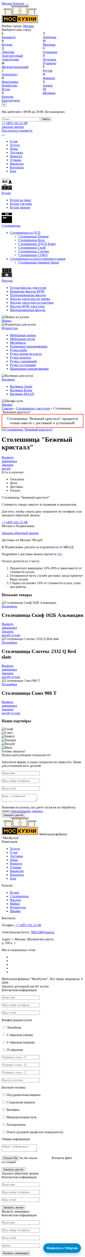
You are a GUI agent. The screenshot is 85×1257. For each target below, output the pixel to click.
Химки (48, 85)
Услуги (15, 145)
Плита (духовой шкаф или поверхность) (35, 1132)
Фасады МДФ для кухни (27, 306)
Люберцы (49, 37)
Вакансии (17, 163)
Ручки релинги (20, 357)
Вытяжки (8, 379)
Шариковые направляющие (29, 368)
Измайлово (9, 85)
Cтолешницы (11, 225)
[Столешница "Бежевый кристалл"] (27, 429)
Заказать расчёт (7, 466)
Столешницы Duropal (33, 236)
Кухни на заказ (20, 200)
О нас (14, 141)
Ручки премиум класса (26, 354)
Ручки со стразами (23, 365)
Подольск (49, 59)
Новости (16, 156)
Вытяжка (13, 1109)
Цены (14, 148)
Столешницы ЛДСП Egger (37, 244)
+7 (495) (14, 123)
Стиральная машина (21, 1102)
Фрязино (49, 78)
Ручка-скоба (18, 350)
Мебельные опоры (23, 335)
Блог (13, 171)
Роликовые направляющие (28, 346)
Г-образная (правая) (20, 1042)
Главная (7, 408)
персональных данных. (27, 811)
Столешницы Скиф (32, 247)
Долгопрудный (12, 55)
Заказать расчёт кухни (11, 633)
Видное (7, 44)
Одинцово (50, 52)
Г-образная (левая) (20, 1035)
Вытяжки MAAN (22, 394)
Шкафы (7, 404)
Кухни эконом (20, 207)
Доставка (16, 152)
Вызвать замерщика (9, 459)
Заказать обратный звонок (20, 533)
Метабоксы (18, 342)
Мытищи (49, 44)
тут (59, 554)
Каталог (19, 3)
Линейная (14, 1027)
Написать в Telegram (62, 1248)
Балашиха (8, 37)
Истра (6, 89)
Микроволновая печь (22, 1117)
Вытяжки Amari (21, 386)
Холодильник (16, 1124)
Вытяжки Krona (21, 390)
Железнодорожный (15, 67)
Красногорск (11, 100)
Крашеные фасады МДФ (27, 291)
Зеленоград (10, 74)
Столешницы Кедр (31, 240)
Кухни (6, 193)
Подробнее (9, 606)
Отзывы (15, 160)
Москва (7, 3)
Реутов (47, 70)
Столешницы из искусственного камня (37, 258)
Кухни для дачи (21, 203)
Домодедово (10, 59)
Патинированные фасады (28, 295)
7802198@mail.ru (42, 932)
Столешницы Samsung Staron (38, 262)
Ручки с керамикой (23, 361)
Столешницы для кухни (33, 408)
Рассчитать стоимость (17, 130)
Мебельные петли (22, 339)
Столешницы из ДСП (25, 232)
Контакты (17, 167)
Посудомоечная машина (23, 1095)
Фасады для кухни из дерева (30, 299)
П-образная (15, 1050)
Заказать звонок (13, 127)
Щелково (49, 93)
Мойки (7, 320)
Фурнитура (10, 328)
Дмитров (8, 52)
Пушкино (49, 63)
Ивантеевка (10, 82)
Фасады (7, 280)
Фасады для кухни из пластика (31, 302)
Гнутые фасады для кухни (28, 287)
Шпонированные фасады (27, 310)
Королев (7, 96)
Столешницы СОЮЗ (32, 255)
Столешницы (19, 896)
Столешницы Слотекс (33, 251)
